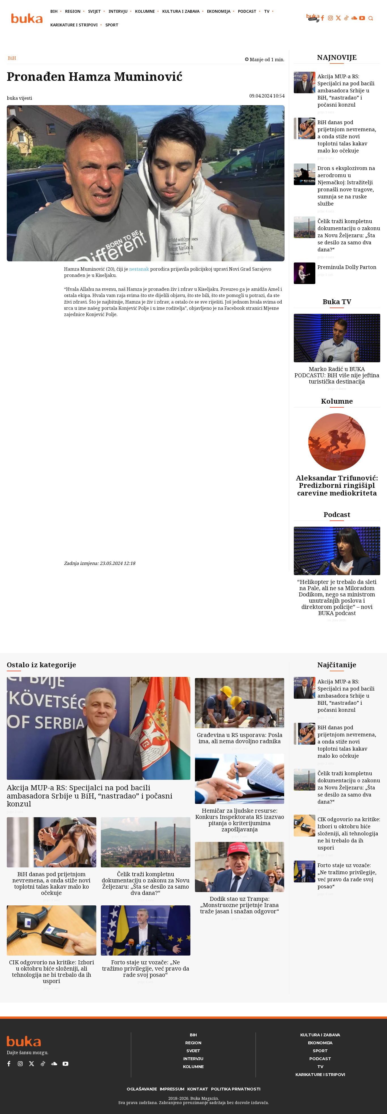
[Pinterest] (49, 298)
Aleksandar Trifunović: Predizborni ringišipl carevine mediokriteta (337, 485)
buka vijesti (19, 98)
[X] (49, 285)
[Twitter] (338, 18)
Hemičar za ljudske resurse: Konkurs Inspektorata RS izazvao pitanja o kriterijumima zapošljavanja (239, 820)
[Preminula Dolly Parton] (304, 273)
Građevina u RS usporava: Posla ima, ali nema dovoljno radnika (239, 738)
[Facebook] (322, 18)
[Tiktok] (346, 18)
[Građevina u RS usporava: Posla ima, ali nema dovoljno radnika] (239, 703)
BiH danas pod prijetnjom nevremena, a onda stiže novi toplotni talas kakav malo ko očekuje (347, 136)
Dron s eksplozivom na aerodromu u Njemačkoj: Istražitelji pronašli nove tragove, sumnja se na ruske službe (346, 186)
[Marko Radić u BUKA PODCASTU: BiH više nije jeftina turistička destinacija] (337, 338)
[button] (370, 18)
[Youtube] (362, 18)
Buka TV (337, 301)
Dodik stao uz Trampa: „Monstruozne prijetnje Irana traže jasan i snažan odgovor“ (239, 905)
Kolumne (337, 401)
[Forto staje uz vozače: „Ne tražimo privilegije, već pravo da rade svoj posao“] (145, 930)
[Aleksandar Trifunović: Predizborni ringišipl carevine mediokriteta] (336, 442)
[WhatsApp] (49, 311)
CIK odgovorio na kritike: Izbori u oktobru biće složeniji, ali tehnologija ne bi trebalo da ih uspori (51, 971)
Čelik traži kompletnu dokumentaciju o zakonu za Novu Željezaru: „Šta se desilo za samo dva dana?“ (349, 235)
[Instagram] (330, 18)
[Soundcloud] (354, 18)
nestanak (139, 269)
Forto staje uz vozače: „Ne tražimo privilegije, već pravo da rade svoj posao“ (145, 968)
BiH (12, 58)
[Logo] (26, 18)
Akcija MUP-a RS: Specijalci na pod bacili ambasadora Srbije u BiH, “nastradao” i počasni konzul (346, 90)
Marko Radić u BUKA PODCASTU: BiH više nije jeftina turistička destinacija (336, 375)
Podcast (337, 514)
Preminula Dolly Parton (347, 267)
